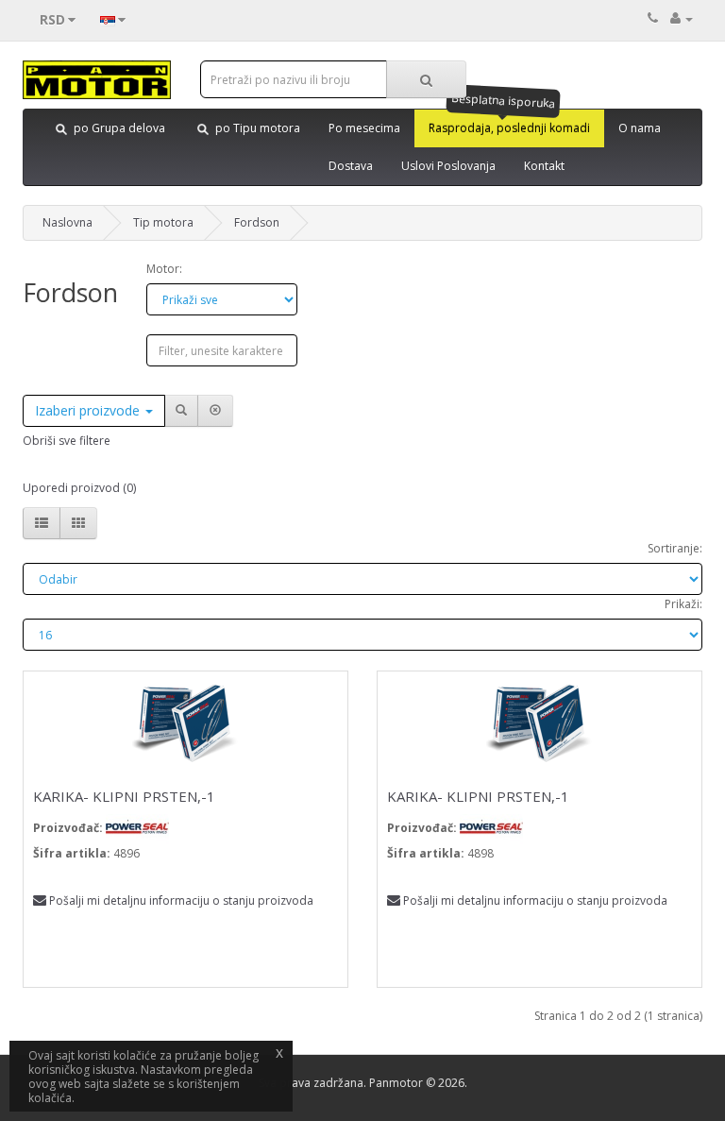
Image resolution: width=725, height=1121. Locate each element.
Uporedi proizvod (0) (79, 488)
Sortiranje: (675, 548)
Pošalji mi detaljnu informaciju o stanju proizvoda (181, 900)
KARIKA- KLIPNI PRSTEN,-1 (124, 796)
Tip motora (163, 222)
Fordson (256, 222)
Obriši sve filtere (66, 441)
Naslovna (67, 222)
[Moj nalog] (681, 18)
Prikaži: (683, 604)
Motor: (164, 269)
